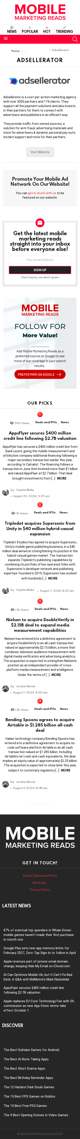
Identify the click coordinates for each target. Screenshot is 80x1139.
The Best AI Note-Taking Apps (26, 1059)
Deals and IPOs (46, 422)
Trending (64, 31)
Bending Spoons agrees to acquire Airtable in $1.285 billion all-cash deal (40, 725)
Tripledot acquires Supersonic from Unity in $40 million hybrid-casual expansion (40, 528)
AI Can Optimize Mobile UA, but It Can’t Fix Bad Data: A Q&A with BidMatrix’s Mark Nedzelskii (38, 977)
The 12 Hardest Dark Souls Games (29, 1087)
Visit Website (40, 152)
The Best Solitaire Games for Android (31, 1050)
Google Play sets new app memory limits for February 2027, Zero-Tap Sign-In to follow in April (40, 950)
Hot (47, 31)
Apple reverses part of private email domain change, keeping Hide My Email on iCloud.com (37, 963)
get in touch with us (42, 193)
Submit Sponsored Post (40, 875)
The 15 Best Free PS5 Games (25, 1106)
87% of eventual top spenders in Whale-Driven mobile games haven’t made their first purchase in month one (39, 934)
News (12, 31)
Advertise (39, 883)
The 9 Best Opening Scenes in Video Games (36, 1115)
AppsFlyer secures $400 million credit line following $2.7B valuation (40, 435)
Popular (30, 31)
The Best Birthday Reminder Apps (28, 1078)
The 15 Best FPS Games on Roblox (29, 1096)
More (61, 478)
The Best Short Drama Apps (24, 1069)
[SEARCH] (75, 39)
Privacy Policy (40, 890)
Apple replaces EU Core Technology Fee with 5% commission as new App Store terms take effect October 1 (39, 1005)
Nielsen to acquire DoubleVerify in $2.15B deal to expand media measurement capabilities (40, 625)
